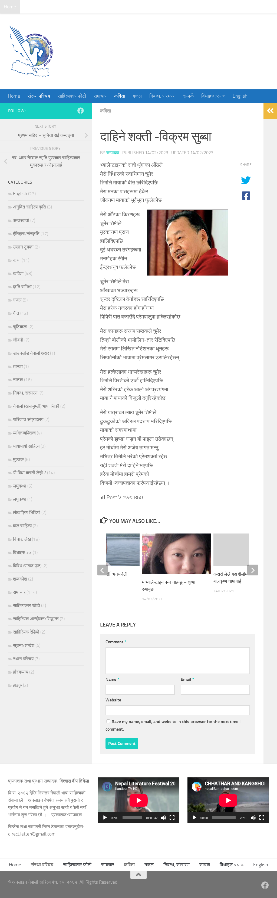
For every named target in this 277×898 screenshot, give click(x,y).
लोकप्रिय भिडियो (26, 512)
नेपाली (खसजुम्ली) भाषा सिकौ (36, 406)
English (236, 7)
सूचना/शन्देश (23, 645)
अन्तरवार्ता (21, 220)
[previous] (102, 570)
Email (187, 679)
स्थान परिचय (23, 658)
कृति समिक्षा (22, 286)
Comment (115, 641)
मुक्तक (18, 459)
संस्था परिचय (35, 7)
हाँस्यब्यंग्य (20, 672)
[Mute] (163, 817)
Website (113, 700)
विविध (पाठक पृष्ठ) (27, 565)
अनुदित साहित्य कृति (29, 207)
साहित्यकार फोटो (68, 7)
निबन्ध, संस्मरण (158, 7)
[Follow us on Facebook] (80, 110)
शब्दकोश (20, 579)
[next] (252, 570)
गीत (16, 313)
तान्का (18, 366)
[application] (138, 800)
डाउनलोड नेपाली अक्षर (31, 353)
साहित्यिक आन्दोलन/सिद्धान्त (36, 618)
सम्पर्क (184, 7)
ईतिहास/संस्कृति (26, 233)
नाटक (18, 379)
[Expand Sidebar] (270, 111)
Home (10, 7)
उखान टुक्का (23, 247)
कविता (115, 7)
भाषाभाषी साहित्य (26, 446)
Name (112, 679)
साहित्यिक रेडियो (26, 632)
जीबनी (18, 340)
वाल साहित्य (22, 525)
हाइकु (17, 685)
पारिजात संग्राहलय (28, 419)
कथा (17, 260)
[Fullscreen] (172, 817)
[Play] (105, 817)
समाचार (96, 7)
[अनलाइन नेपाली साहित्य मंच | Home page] (31, 51)
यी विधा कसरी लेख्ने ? (29, 472)
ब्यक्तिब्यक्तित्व (24, 433)
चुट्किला (20, 326)
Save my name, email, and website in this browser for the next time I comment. (172, 725)
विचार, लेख (22, 539)
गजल (133, 7)
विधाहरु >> (207, 7)
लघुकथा (19, 486)
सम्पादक (112, 152)
